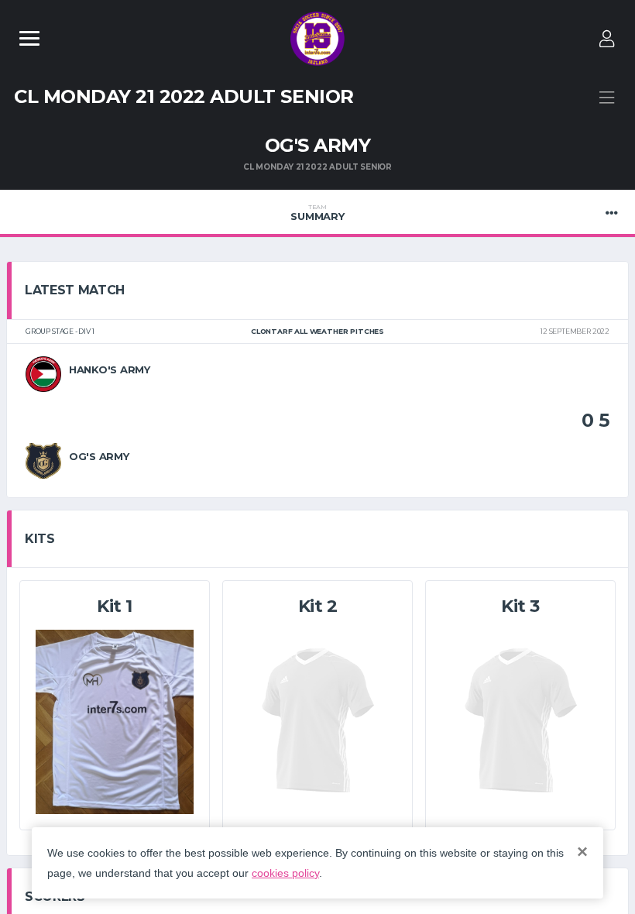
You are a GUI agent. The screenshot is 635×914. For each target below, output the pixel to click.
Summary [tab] (317, 213)
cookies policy (285, 873)
